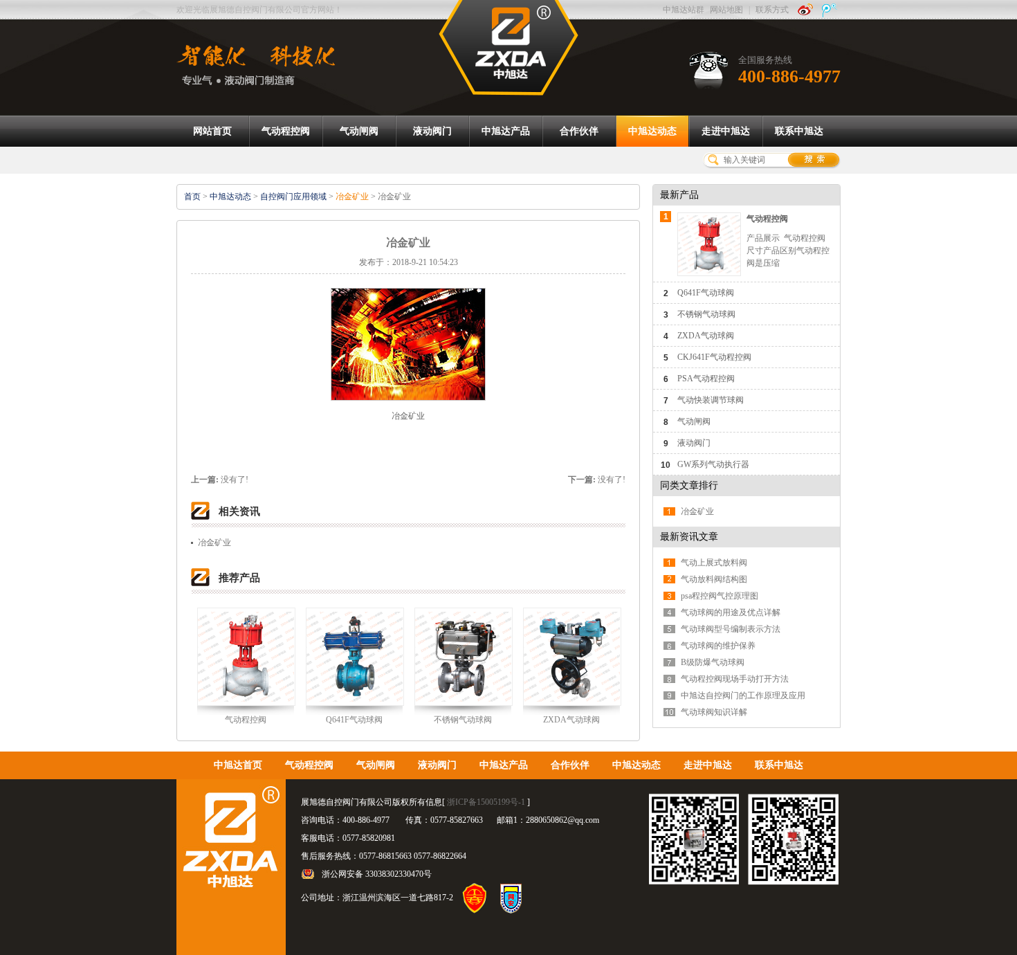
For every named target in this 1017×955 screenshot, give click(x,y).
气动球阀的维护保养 (718, 646)
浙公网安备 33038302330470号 (377, 874)
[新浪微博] (805, 9)
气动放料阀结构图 (714, 579)
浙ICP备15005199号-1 (486, 802)
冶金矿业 (352, 196)
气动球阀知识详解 (714, 712)
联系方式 (772, 10)
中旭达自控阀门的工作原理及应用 (743, 695)
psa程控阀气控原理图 (719, 596)
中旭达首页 (238, 765)
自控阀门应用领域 (293, 196)
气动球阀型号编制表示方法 (730, 629)
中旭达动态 (230, 196)
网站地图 (726, 10)
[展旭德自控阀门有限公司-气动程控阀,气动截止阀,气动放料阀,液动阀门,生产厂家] (508, 47)
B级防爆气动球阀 (712, 662)
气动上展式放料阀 (714, 562)
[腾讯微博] (829, 9)
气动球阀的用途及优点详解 (730, 612)
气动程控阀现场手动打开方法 (735, 679)
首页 (192, 196)
